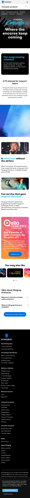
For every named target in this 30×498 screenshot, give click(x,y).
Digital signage (5, 373)
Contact (3, 453)
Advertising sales (6, 344)
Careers (3, 462)
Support (3, 450)
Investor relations (5, 457)
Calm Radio (4, 407)
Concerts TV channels (7, 417)
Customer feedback (6, 378)
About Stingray (6, 445)
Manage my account (6, 428)
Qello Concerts (5, 410)
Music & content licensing (8, 355)
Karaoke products (5, 405)
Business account (7, 391)
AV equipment (4, 380)
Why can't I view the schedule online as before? (12, 298)
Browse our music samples (8, 385)
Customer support (6, 433)
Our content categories (7, 362)
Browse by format (5, 360)
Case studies (4, 388)
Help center (4, 397)
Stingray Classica (5, 414)
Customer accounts (7, 425)
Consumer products (10, 7)
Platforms (3, 422)
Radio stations (5, 441)
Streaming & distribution (9, 353)
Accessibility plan (5, 455)
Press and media (5, 460)
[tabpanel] (15, 272)
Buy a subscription (6, 431)
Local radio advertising (7, 349)
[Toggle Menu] (25, 6)
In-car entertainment (6, 358)
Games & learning (5, 419)
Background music (6, 371)
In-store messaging (6, 376)
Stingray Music (5, 412)
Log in (2, 394)
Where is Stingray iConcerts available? (11, 306)
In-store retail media (6, 346)
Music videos (4, 383)
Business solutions (7, 368)
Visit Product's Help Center (14, 314)
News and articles (5, 448)
